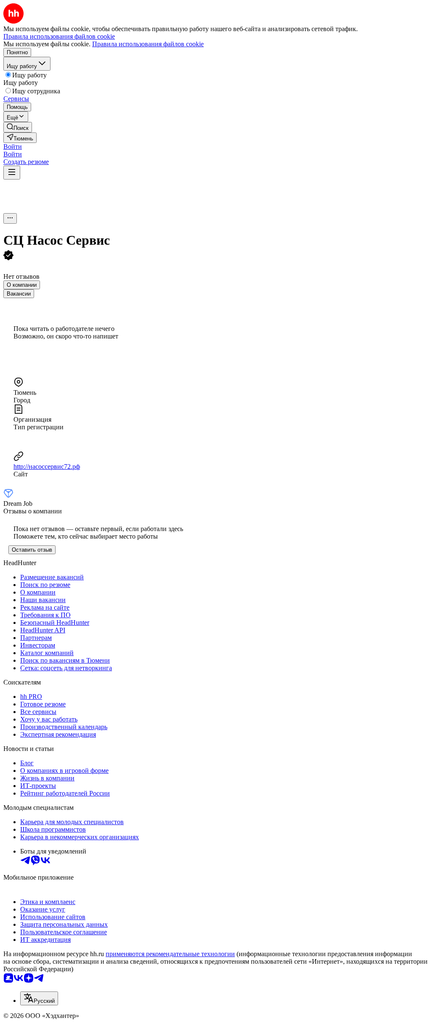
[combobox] (39, 998)
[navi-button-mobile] (11, 173)
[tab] (21, 284)
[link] (17, 127)
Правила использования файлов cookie (148, 44)
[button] (12, 146)
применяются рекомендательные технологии (170, 953)
